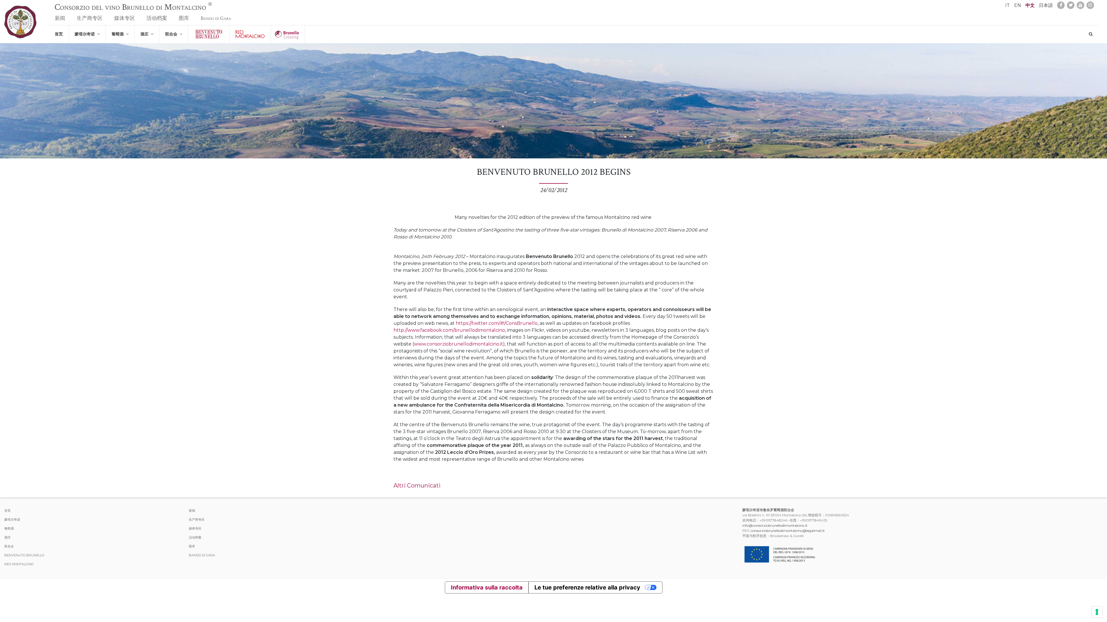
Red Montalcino (18, 564)
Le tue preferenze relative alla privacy (587, 587)
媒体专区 (124, 18)
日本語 (1046, 5)
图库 (184, 18)
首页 (59, 34)
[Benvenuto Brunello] (208, 34)
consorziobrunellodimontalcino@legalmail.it (788, 530)
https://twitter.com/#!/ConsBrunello (497, 323)
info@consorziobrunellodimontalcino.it (774, 525)
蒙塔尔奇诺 (86, 34)
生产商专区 (90, 18)
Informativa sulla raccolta (487, 587)
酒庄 (145, 34)
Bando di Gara (216, 18)
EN (1017, 5)
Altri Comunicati (417, 485)
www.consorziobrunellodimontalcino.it (458, 344)
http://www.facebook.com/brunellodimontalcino (449, 330)
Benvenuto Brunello (24, 555)
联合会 (172, 34)
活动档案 (156, 18)
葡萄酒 (119, 34)
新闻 (60, 18)
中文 (1030, 5)
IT (1007, 5)
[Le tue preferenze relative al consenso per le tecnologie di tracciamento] (1096, 611)
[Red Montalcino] (250, 34)
